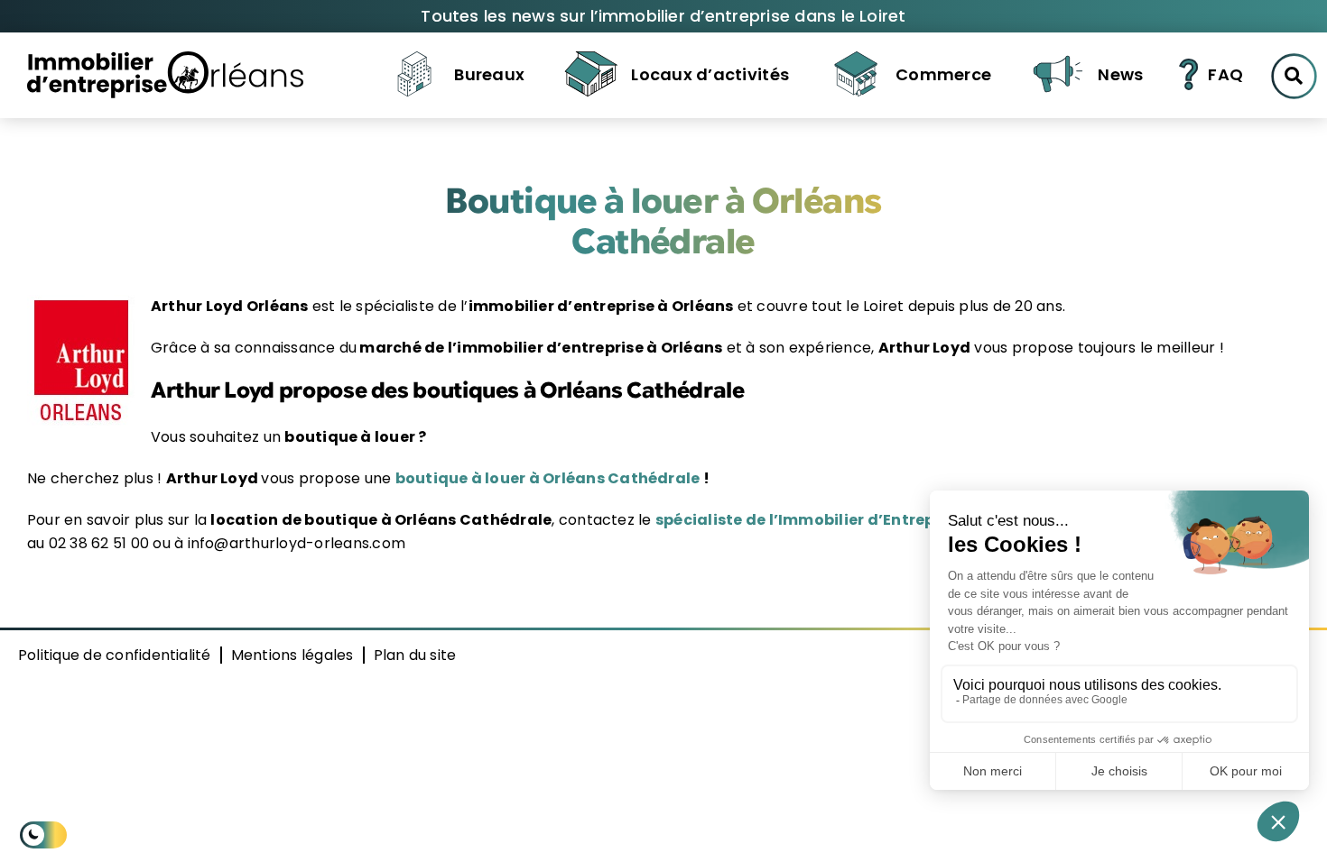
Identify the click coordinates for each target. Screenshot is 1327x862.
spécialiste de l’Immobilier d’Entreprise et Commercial (870, 519)
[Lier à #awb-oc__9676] (1294, 76)
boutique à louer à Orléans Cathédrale (548, 478)
